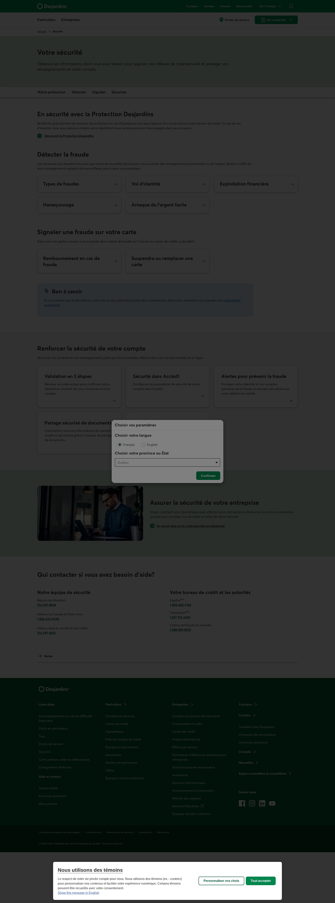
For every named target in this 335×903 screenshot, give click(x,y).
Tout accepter (261, 880)
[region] (167, 881)
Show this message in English (78, 892)
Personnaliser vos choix (221, 880)
